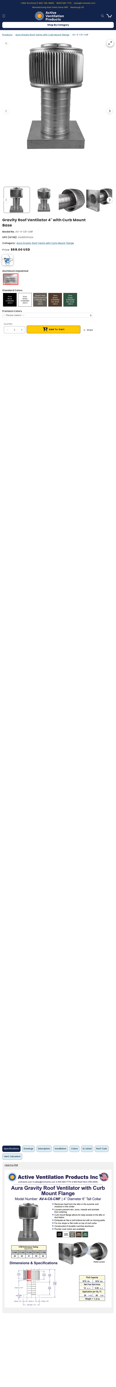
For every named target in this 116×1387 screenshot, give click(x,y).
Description (44, 1148)
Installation (60, 1148)
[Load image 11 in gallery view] (99, 200)
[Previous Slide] (6, 111)
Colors (74, 1148)
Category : (9, 243)
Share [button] (90, 329)
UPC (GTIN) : (10, 237)
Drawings (28, 1148)
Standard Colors (12, 290)
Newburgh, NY (77, 7)
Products (7, 34)
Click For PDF (11, 1165)
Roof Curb (101, 1148)
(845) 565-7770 (63, 3)
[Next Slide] (109, 111)
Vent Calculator (12, 1156)
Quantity (8, 323)
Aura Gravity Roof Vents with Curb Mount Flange (42, 34)
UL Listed (87, 1148)
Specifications (11, 1148)
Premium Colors (12, 311)
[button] (3, 16)
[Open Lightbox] (110, 43)
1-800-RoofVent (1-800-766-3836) (37, 3)
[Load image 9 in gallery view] (44, 200)
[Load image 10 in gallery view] (72, 200)
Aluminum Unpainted (15, 271)
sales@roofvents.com (84, 3)
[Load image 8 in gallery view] (17, 200)
